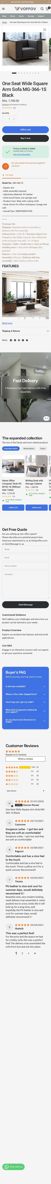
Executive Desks (11, 448)
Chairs (12, 16)
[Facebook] (11, 340)
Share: (5, 340)
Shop (4, 16)
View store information (21, 154)
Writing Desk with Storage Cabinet (34, 482)
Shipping (5, 105)
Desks (21, 16)
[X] (15, 340)
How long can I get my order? (20, 702)
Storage (31, 16)
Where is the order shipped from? (21, 694)
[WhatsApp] (23, 340)
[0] (46, 8)
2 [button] (22, 953)
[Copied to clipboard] (27, 340)
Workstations (29, 448)
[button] (12, 767)
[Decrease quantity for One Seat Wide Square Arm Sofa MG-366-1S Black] (4, 119)
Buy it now (25, 138)
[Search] (42, 8)
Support (41, 16)
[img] (22, 801)
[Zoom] (44, 29)
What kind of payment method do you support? (21, 711)
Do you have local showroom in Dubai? (21, 721)
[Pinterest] (19, 340)
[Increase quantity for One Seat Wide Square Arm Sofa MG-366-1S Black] (14, 119)
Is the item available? (16, 686)
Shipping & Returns (11, 331)
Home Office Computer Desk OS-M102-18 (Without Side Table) (12, 485)
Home (4, 22)
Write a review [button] (25, 758)
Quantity (5, 113)
